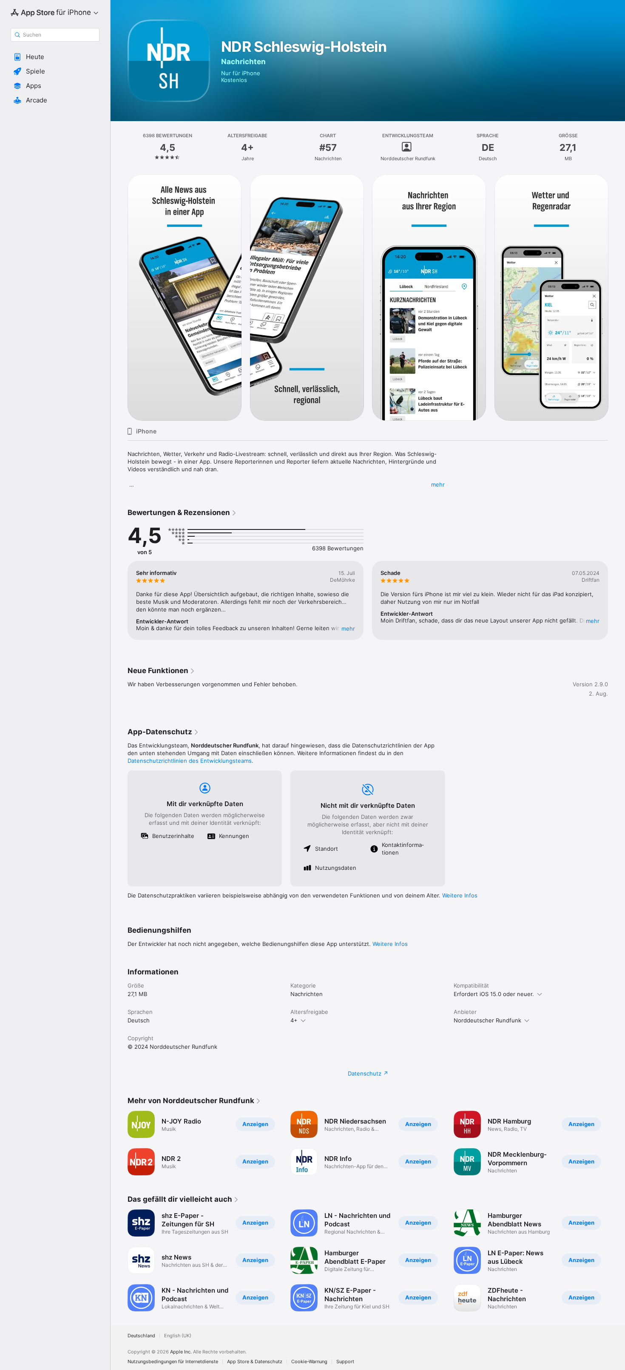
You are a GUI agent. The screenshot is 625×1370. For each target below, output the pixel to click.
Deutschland (141, 1335)
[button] (55, 57)
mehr (438, 484)
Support (345, 1361)
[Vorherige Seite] (119, 297)
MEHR (348, 628)
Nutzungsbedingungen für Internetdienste (173, 1361)
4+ (294, 1020)
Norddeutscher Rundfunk (487, 1020)
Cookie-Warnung (309, 1361)
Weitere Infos (459, 895)
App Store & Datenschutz (254, 1361)
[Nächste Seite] (616, 297)
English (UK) (177, 1335)
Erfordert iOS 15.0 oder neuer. (494, 994)
